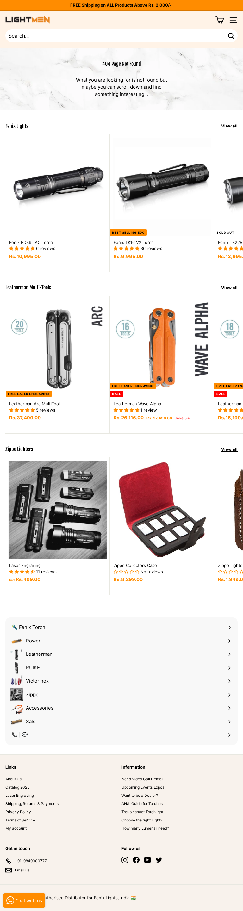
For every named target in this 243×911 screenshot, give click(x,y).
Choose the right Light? (142, 820)
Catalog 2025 (17, 787)
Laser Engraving (19, 795)
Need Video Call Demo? (142, 779)
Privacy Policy (18, 811)
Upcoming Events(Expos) (143, 787)
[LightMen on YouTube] (147, 860)
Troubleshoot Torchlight (142, 811)
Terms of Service (20, 820)
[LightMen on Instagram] (125, 860)
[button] (22, 248)
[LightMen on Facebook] (136, 860)
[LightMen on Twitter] (159, 860)
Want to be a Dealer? (140, 795)
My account (16, 828)
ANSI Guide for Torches (142, 803)
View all (229, 125)
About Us (13, 779)
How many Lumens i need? (145, 828)
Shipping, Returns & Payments (32, 803)
